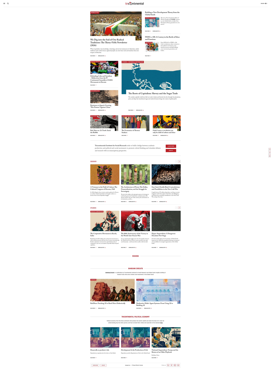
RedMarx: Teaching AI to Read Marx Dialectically (107, 304)
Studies (93, 208)
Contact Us (127, 365)
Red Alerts (93, 116)
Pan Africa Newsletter (128, 116)
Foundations (140, 279)
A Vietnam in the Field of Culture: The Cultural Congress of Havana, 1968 (103, 188)
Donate (171, 150)
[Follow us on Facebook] (171, 365)
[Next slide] (179, 161)
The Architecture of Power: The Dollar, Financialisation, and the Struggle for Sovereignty (134, 189)
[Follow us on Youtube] (178, 365)
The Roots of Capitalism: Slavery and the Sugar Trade (153, 93)
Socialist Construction (97, 211)
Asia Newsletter (95, 91)
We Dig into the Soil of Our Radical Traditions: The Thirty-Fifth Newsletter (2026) (108, 43)
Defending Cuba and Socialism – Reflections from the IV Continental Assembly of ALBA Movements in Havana (101, 79)
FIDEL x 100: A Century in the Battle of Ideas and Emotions (162, 38)
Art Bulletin (149, 42)
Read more (92, 55)
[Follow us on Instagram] (175, 365)
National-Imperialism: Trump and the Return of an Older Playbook (165, 351)
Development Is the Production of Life (134, 350)
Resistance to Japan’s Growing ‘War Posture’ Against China (100, 107)
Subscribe (95, 365)
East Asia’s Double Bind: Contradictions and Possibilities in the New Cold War (166, 188)
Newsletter (95, 13)
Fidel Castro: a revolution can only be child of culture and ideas (164, 132)
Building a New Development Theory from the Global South (162, 14)
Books (155, 116)
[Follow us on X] (168, 365)
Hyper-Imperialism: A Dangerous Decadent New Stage (163, 235)
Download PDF (101, 55)
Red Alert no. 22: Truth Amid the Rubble (100, 132)
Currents (93, 279)
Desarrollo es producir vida (99, 350)
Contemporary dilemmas (128, 211)
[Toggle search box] (8, 3)
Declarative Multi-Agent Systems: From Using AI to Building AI (154, 305)
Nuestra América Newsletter (98, 61)
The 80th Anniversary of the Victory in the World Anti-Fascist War (134, 235)
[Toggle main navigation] (4, 3)
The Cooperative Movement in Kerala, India (103, 235)
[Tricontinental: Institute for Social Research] (135, 3)
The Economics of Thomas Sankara (131, 132)
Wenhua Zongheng (150, 18)
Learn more (171, 146)
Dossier (93, 161)
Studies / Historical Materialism (132, 62)
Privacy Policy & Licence (137, 365)
